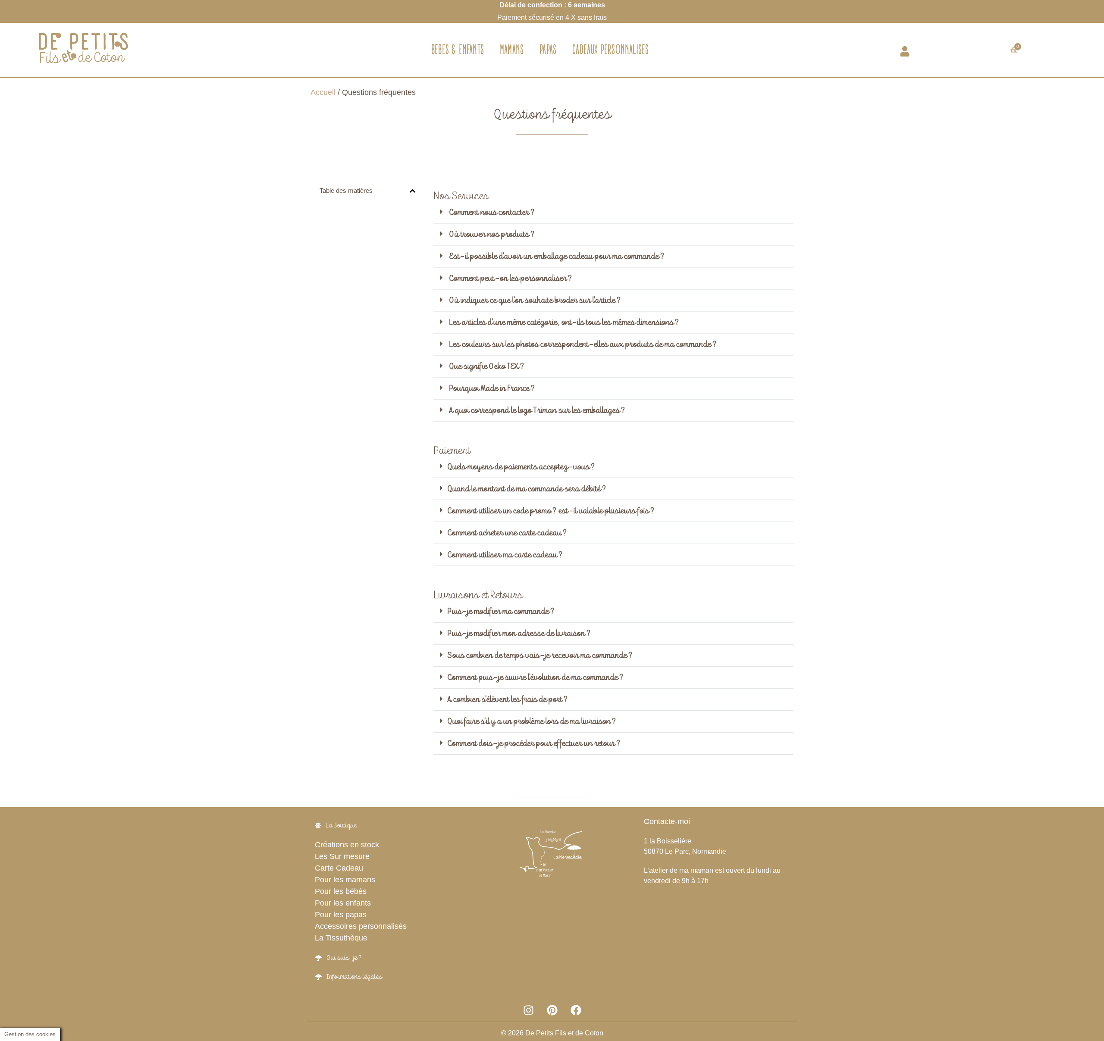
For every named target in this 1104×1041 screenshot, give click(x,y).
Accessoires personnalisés (361, 926)
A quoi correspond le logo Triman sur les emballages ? (537, 410)
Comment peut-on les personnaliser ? (510, 278)
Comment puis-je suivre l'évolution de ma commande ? (535, 677)
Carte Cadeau (339, 868)
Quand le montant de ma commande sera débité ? (526, 488)
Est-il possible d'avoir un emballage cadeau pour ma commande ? (556, 256)
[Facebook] (575, 1010)
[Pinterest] (552, 1010)
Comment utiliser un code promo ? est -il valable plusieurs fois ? (550, 510)
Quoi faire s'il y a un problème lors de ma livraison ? (531, 721)
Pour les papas (341, 914)
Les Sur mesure (342, 856)
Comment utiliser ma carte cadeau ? (504, 554)
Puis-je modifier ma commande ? (500, 611)
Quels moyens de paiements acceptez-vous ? (521, 466)
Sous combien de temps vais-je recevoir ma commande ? (539, 655)
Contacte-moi (667, 821)
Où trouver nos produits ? (491, 234)
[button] (412, 191)
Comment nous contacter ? (491, 212)
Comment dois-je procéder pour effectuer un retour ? (533, 743)
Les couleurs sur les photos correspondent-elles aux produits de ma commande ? (582, 344)
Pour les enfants (343, 903)
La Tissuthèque (341, 938)
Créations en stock (347, 844)
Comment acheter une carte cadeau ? (507, 532)
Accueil (323, 92)
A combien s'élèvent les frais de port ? (507, 699)
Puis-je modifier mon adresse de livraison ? (518, 633)
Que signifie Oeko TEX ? (486, 366)
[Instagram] (528, 1010)
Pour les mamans (345, 879)
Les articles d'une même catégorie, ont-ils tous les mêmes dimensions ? (564, 322)
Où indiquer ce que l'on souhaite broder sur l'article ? (535, 300)
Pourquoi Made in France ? (492, 388)
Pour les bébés (341, 891)
